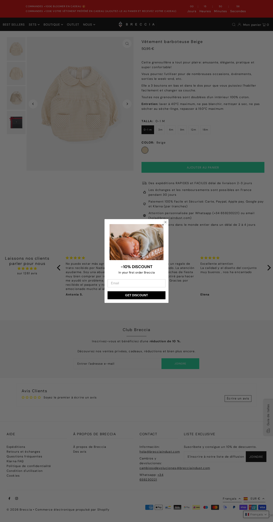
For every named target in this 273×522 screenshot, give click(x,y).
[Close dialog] (165, 222)
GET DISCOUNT (136, 295)
